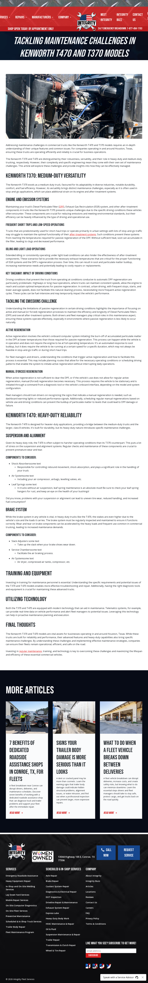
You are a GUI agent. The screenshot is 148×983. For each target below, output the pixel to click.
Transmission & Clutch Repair (61, 945)
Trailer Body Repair (15, 926)
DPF (61, 206)
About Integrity (93, 875)
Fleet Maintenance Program (20, 932)
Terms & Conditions (96, 923)
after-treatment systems (83, 234)
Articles (89, 886)
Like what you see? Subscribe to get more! (111, 943)
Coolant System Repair (57, 886)
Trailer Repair (53, 939)
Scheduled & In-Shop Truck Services (23, 921)
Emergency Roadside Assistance (22, 875)
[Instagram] (102, 966)
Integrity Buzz (93, 881)
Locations (91, 891)
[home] (86, 22)
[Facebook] (88, 966)
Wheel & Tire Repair (56, 950)
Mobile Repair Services (17, 900)
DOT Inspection (53, 897)
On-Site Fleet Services (16, 910)
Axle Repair (51, 875)
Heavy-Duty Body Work (57, 918)
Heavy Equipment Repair (18, 881)
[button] (21, 17)
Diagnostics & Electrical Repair (61, 891)
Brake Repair (52, 881)
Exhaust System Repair (57, 907)
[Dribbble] (95, 966)
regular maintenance (30, 651)
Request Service (129, 853)
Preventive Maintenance (18, 916)
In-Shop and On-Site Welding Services (20, 888)
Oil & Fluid (51, 929)
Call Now (107, 853)
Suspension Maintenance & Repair (63, 934)
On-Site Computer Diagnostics (21, 905)
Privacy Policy (92, 918)
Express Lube (52, 913)
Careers (89, 907)
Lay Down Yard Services (17, 894)
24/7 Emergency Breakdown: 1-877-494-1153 (120, 28)
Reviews (90, 897)
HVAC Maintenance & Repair (60, 923)
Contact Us (91, 902)
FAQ (88, 913)
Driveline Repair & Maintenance (61, 902)
